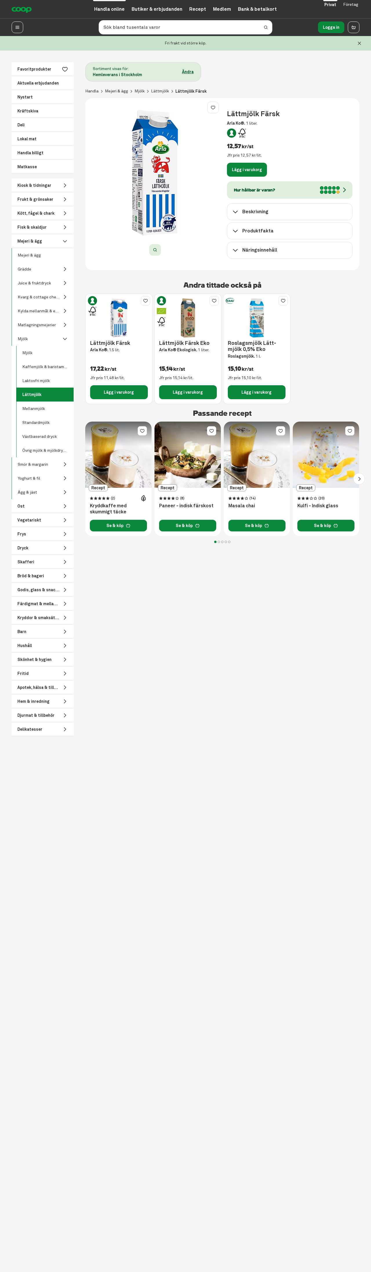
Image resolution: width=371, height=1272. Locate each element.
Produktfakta (258, 231)
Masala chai (241, 506)
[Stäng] (359, 43)
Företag (350, 4)
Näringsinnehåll (259, 250)
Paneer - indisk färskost (186, 506)
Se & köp (114, 525)
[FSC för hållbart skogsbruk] (242, 133)
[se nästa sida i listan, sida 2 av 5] (359, 479)
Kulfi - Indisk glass (317, 506)
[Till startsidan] (22, 9)
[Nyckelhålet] (231, 133)
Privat (330, 4)
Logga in (331, 27)
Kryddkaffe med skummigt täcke (108, 509)
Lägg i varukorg (247, 169)
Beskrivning (255, 212)
